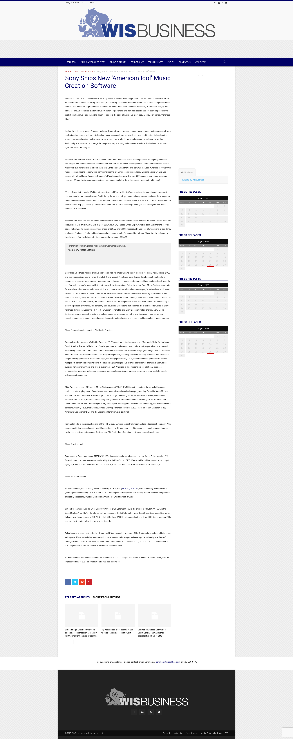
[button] (224, 62)
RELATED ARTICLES (77, 597)
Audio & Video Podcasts (93, 62)
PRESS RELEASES (84, 71)
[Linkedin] (218, 3)
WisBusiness (187, 172)
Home (91, 3)
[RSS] (222, 3)
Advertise (178, 733)
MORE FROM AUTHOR (107, 597)
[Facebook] (215, 3)
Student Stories (118, 62)
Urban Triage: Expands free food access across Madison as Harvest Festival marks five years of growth (81, 633)
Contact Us (185, 62)
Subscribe (167, 733)
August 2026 (203, 198)
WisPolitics (200, 62)
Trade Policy (137, 62)
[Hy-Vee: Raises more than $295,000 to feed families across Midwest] (118, 615)
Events (171, 62)
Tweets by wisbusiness (193, 179)
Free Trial (72, 62)
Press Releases (155, 62)
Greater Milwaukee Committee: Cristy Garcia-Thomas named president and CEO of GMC (152, 633)
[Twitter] (226, 3)
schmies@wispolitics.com (168, 662)
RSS (226, 733)
